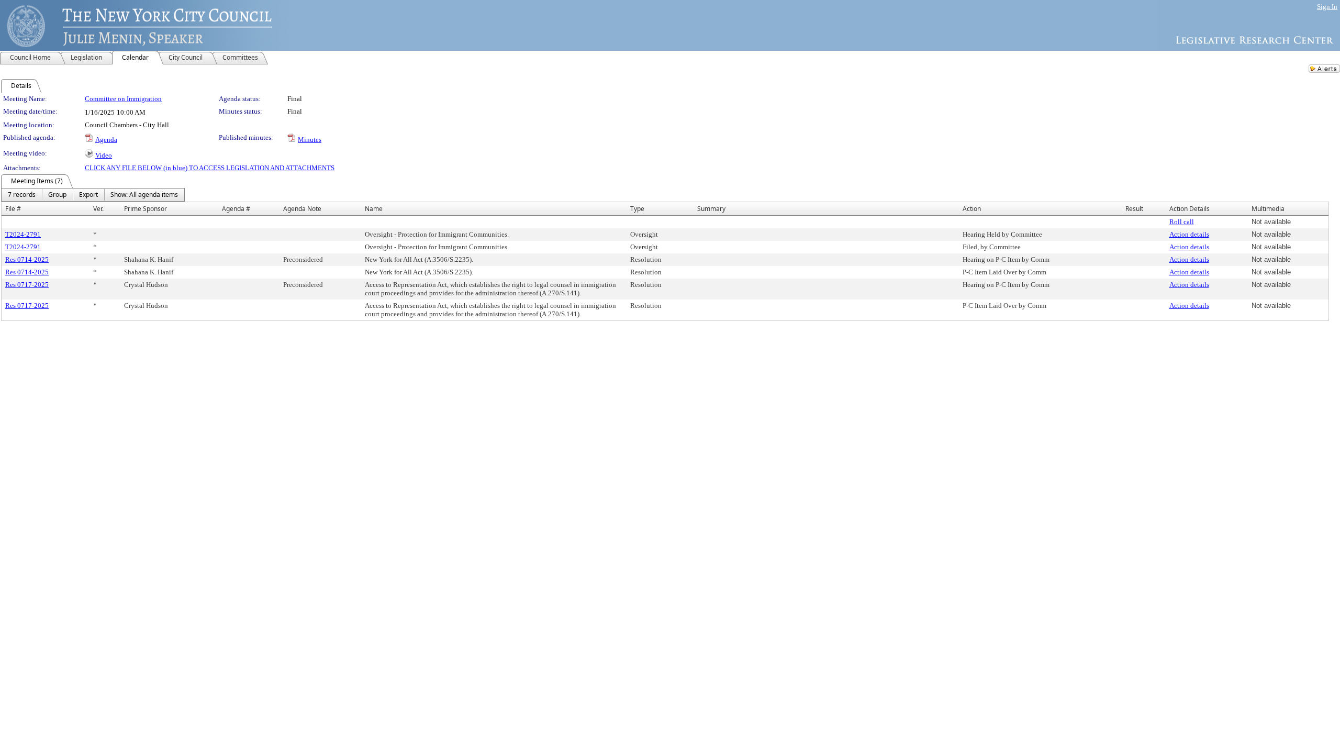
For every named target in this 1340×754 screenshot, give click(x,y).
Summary (711, 208)
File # (13, 208)
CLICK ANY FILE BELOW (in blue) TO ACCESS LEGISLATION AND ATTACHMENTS (209, 168)
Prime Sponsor (145, 208)
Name (374, 208)
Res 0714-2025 (27, 259)
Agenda (106, 139)
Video (103, 155)
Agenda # (236, 208)
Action (972, 208)
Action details (1189, 234)
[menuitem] (22, 194)
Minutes (309, 139)
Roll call (1181, 222)
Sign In (1327, 6)
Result (1134, 208)
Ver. (98, 208)
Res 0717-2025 (27, 285)
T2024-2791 (23, 234)
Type (637, 208)
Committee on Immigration (123, 99)
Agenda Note (302, 208)
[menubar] (93, 195)
